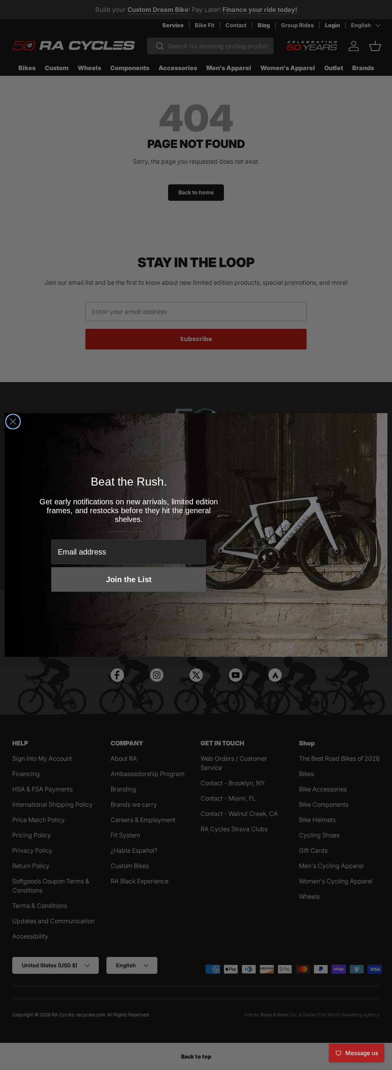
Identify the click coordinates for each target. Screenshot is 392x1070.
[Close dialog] (13, 421)
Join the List (129, 579)
